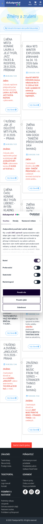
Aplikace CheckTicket (30, 469)
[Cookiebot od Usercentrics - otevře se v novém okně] (30, 214)
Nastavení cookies (7, 509)
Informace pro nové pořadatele (29, 461)
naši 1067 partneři (14, 233)
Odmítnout (21, 307)
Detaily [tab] (15, 221)
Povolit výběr (21, 300)
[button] (35, 3)
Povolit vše (21, 292)
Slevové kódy (5, 463)
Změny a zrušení (28, 483)
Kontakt (4, 486)
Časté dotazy (5, 460)
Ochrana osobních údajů (9, 506)
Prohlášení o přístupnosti (10, 512)
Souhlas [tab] (6, 221)
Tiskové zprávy (28, 480)
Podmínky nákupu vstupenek (7, 502)
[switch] (37, 268)
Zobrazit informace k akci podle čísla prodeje (22, 28)
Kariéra (3, 480)
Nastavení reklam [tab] (29, 221)
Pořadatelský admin (29, 466)
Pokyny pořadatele (29, 486)
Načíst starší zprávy (21, 445)
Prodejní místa (6, 466)
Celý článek (11, 109)
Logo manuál (5, 483)
